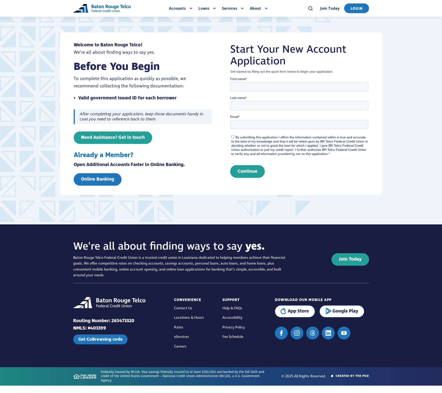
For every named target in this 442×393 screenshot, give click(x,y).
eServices (181, 336)
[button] (180, 8)
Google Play (345, 311)
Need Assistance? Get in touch (113, 137)
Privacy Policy (233, 327)
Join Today (330, 8)
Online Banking (97, 179)
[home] (102, 8)
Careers (180, 346)
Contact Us (183, 308)
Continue (247, 171)
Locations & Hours (189, 317)
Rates (178, 327)
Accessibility (232, 317)
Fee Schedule (232, 336)
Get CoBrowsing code (100, 339)
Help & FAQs (232, 308)
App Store (298, 311)
